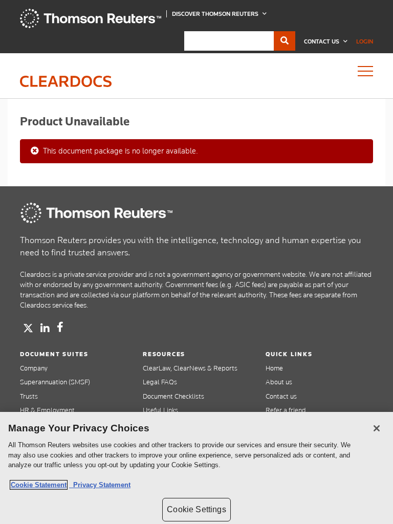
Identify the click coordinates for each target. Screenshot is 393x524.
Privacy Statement (99, 485)
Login (364, 41)
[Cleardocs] (90, 25)
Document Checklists (173, 396)
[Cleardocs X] (28, 328)
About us (279, 382)
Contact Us (322, 41)
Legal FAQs (160, 382)
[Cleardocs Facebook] (60, 327)
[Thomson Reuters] (96, 213)
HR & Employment (47, 410)
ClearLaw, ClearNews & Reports (190, 368)
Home (274, 368)
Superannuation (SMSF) (55, 382)
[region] (196, 468)
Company (34, 368)
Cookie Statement (39, 485)
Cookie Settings (196, 509)
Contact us (281, 396)
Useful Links (160, 410)
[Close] (376, 428)
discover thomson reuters (216, 13)
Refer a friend (286, 410)
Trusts (29, 396)
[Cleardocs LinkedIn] (45, 328)
